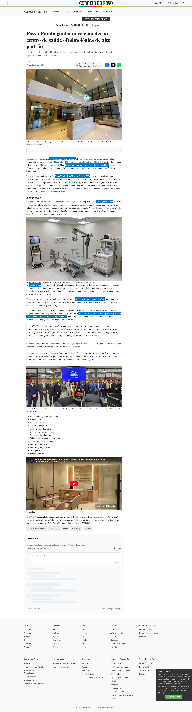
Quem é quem (30, 676)
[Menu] (4, 3)
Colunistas (28, 643)
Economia (57, 640)
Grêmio (113, 626)
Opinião (27, 640)
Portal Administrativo (119, 677)
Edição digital (173, 3)
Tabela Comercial (89, 674)
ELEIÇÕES (66, 11)
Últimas (27, 626)
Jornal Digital (115, 663)
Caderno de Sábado (118, 643)
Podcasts (56, 626)
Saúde (84, 640)
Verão (84, 643)
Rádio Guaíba (144, 667)
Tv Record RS (144, 670)
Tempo (84, 633)
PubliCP (27, 636)
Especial (113, 647)
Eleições (27, 629)
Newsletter (28, 633)
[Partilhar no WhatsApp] (119, 65)
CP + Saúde (115, 674)
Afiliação (27, 663)
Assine (159, 3)
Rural (84, 629)
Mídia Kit (85, 670)
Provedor (114, 681)
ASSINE (55, 11)
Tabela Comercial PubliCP (92, 677)
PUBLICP (107, 11)
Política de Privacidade (33, 684)
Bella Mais (114, 636)
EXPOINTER (78, 11)
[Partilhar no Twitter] (113, 65)
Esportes (85, 647)
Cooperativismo (146, 629)
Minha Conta (115, 688)
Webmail (114, 684)
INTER (98, 11)
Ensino (84, 636)
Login (187, 3)
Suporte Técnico (117, 692)
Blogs (26, 647)
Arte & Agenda (116, 633)
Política (56, 636)
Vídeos (55, 629)
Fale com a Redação (61, 667)
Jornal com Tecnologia (148, 633)
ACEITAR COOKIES (173, 696)
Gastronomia (116, 640)
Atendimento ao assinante (64, 663)
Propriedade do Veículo (34, 667)
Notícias (56, 633)
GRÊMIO (89, 11)
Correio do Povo (146, 663)
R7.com (142, 674)
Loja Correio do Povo (119, 667)
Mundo (85, 626)
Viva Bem (143, 636)
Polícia (55, 647)
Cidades (56, 643)
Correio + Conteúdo (35, 11)
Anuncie (85, 663)
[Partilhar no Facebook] (107, 65)
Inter (112, 629)
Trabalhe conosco (31, 680)
